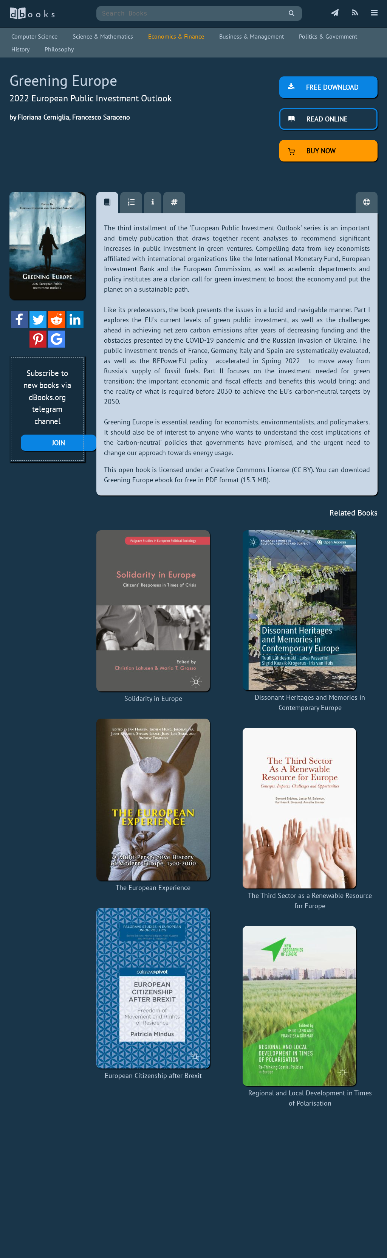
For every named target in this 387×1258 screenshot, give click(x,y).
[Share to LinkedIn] (75, 325)
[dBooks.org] (32, 17)
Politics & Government (328, 36)
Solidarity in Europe (153, 698)
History (20, 49)
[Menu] (374, 13)
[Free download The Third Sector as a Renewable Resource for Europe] (310, 808)
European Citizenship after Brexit (153, 1075)
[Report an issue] (367, 202)
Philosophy (59, 49)
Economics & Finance (176, 36)
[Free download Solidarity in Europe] (153, 610)
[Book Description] (107, 202)
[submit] (291, 13)
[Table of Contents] (131, 202)
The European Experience (153, 887)
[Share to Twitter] (38, 325)
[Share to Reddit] (56, 325)
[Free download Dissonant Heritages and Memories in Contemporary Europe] (310, 610)
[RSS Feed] (355, 13)
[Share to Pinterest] (38, 345)
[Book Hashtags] (174, 202)
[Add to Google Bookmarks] (56, 345)
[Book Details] (152, 202)
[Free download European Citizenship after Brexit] (153, 988)
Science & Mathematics (103, 36)
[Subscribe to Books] (335, 13)
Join (58, 442)
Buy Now (320, 150)
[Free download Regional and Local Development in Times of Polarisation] (310, 1006)
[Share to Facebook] (19, 325)
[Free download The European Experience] (153, 800)
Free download (331, 87)
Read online (326, 119)
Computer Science (34, 36)
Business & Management (251, 36)
